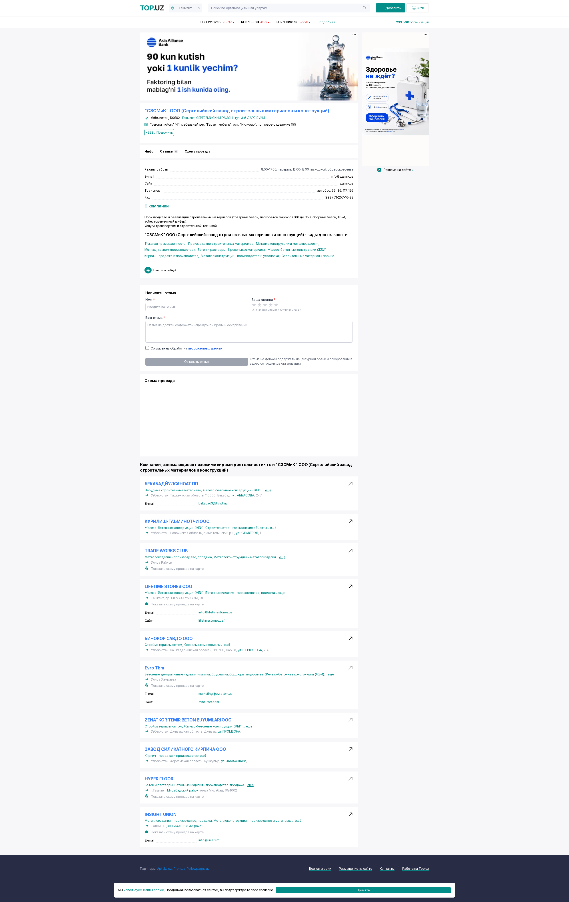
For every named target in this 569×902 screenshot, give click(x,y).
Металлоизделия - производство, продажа (179, 557)
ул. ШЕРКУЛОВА (250, 650)
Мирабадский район (182, 790)
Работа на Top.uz (415, 868)
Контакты (387, 868)
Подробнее (326, 22)
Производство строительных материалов (221, 243)
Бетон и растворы (212, 249)
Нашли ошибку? (164, 270)
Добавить (393, 8)
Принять (363, 890)
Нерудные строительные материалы (174, 490)
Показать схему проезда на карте (177, 569)
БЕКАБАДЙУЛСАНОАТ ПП (171, 483)
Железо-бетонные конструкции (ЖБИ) (297, 249)
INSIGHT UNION (160, 814)
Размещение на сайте (355, 868)
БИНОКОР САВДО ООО (169, 638)
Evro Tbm (154, 668)
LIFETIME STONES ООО (168, 586)
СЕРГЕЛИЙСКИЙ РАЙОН (214, 118)
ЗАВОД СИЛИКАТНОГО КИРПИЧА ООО (185, 749)
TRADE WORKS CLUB (166, 550)
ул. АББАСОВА (243, 495)
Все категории (320, 868)
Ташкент (188, 118)
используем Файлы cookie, (144, 890)
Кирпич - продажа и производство (171, 256)
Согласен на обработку (186, 348)
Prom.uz (179, 868)
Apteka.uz (164, 868)
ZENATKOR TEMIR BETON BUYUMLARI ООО (188, 720)
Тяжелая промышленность (165, 243)
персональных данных (205, 348)
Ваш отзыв (155, 317)
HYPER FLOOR (159, 778)
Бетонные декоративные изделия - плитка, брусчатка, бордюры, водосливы (205, 674)
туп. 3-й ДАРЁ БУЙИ (249, 118)
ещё (268, 490)
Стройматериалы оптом (164, 645)
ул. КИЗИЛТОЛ (247, 533)
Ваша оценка (263, 299)
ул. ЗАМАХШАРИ (233, 761)
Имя (150, 299)
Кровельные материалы (247, 249)
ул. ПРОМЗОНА (229, 731)
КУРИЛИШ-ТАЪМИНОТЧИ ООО (177, 521)
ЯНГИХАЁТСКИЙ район (185, 826)
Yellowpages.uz (198, 868)
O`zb (420, 8)
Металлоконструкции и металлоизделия (287, 243)
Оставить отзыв (196, 362)
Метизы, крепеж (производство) (170, 249)
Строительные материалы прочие (308, 256)
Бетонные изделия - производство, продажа (241, 593)
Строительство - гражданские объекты (237, 528)
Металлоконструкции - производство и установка (240, 256)
